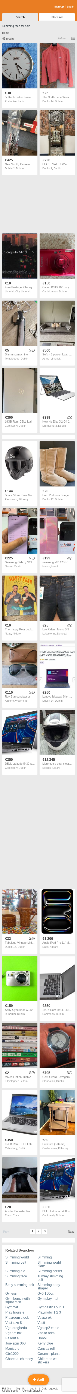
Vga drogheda (16, 1328)
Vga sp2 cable (48, 1328)
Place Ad (57, 17)
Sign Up (59, 6)
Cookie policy (10, 1390)
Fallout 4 (12, 1338)
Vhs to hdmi (46, 1333)
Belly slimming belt (19, 1285)
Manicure (12, 1348)
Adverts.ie (19, 7)
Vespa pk (44, 1317)
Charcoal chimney (19, 1359)
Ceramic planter (49, 1353)
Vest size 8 (13, 1323)
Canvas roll (46, 1348)
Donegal (62, 633)
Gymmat (11, 1307)
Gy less (11, 1293)
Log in (33, 1388)
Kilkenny (23, 499)
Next (71, 1231)
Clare (16, 1215)
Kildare (16, 633)
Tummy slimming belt (50, 1277)
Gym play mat (47, 1298)
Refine (61, 38)
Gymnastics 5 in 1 (50, 1307)
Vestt (41, 1323)
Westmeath (21, 700)
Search (20, 17)
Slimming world (17, 1257)
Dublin (59, 101)
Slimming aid (15, 1271)
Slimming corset (49, 1271)
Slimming (44, 1257)
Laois (21, 101)
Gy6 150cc (45, 1293)
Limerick (26, 291)
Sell (40, 1380)
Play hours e (14, 1312)
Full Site (7, 1388)
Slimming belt (15, 1262)
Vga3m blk (13, 1333)
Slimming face (16, 1276)
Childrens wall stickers (48, 1360)
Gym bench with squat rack (17, 1300)
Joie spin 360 (15, 1343)
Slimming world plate (49, 1264)
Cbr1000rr (13, 1353)
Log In (70, 6)
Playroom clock (17, 1317)
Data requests (50, 1388)
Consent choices (32, 1390)
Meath (17, 566)
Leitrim (24, 1081)
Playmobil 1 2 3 (49, 1312)
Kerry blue (45, 1343)
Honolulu (44, 1338)
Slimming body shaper (48, 1286)
